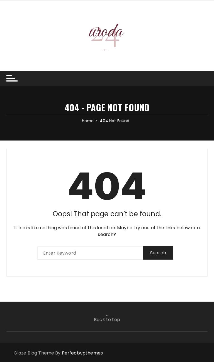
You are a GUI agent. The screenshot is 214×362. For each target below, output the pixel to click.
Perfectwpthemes (82, 353)
